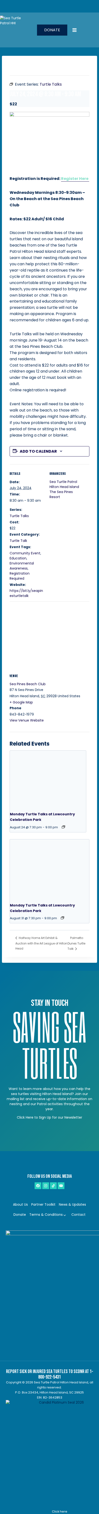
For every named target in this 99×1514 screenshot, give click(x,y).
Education (18, 558)
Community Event (25, 553)
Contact (78, 1214)
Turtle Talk (18, 540)
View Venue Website (27, 720)
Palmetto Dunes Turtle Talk (76, 943)
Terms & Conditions (46, 1214)
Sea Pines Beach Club (28, 684)
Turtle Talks (19, 515)
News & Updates (72, 1204)
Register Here (75, 178)
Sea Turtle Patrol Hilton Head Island (64, 484)
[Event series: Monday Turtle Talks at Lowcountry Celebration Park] (63, 826)
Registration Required (20, 576)
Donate (52, 30)
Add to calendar (38, 451)
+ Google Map (21, 702)
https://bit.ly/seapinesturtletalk (26, 593)
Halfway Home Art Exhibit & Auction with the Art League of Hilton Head (41, 943)
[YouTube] (61, 1185)
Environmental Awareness (22, 566)
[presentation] (48, 779)
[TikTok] (53, 1185)
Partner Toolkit (43, 1204)
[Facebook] (38, 1185)
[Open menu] (84, 30)
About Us (20, 1204)
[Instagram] (45, 1185)
